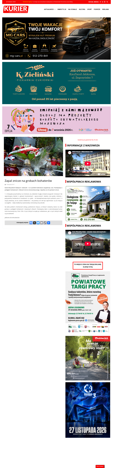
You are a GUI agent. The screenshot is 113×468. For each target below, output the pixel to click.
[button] (49, 9)
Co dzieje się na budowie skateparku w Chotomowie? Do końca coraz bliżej (53, 2)
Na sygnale (72, 9)
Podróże (97, 9)
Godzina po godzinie (84, 140)
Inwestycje (62, 9)
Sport (89, 9)
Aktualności (49, 9)
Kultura (82, 9)
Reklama (105, 9)
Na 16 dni (95, 140)
